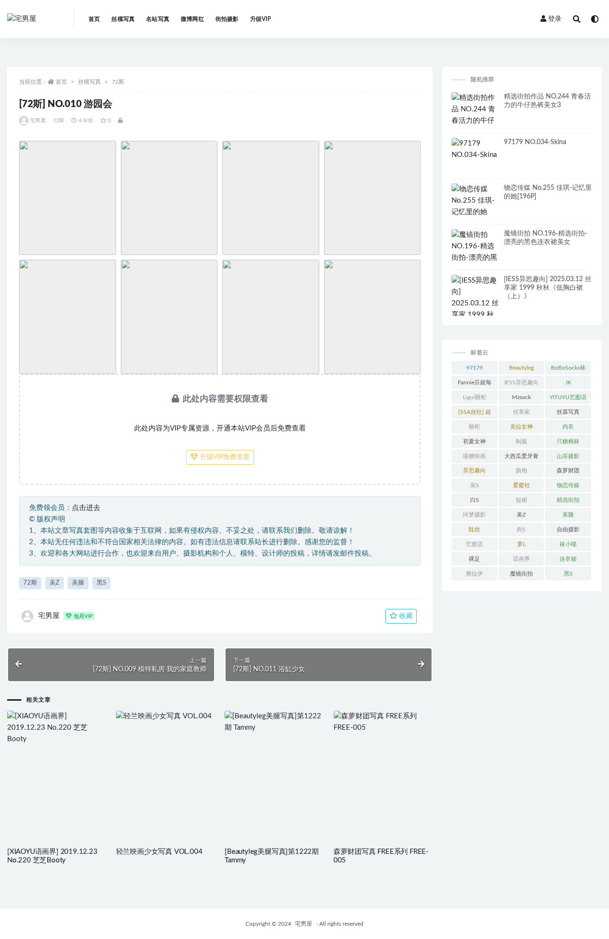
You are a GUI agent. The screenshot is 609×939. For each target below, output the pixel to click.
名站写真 (157, 19)
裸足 (474, 559)
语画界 (521, 559)
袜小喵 (568, 544)
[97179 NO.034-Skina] (475, 149)
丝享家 (521, 412)
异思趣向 (474, 470)
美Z (54, 583)
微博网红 (192, 19)
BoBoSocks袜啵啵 (568, 369)
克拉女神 (521, 427)
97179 (474, 368)
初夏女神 (474, 441)
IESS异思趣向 (521, 382)
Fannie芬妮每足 (474, 384)
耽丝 (474, 529)
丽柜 (474, 427)
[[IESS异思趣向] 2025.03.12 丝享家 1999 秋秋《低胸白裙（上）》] (475, 309)
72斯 (118, 82)
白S (474, 500)
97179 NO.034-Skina (535, 142)
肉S (521, 529)
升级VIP (260, 19)
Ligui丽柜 (474, 397)
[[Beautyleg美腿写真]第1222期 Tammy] (274, 722)
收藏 (405, 616)
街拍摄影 (227, 19)
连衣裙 (568, 559)
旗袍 (521, 470)
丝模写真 (123, 19)
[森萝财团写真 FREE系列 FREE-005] (383, 722)
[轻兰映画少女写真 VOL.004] (166, 716)
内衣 (568, 427)
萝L (521, 544)
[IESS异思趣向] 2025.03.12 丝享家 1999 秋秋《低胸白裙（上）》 (547, 288)
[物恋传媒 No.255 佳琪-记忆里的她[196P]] (475, 206)
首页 (94, 19)
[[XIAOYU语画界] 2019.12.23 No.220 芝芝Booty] (57, 728)
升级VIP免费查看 (224, 457)
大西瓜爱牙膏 (521, 456)
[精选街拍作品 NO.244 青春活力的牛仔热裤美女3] (475, 115)
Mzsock (521, 397)
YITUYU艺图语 (568, 397)
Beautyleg (521, 368)
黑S (101, 583)
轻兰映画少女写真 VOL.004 (159, 851)
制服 (521, 441)
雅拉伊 (474, 574)
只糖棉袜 (568, 441)
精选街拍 (568, 500)
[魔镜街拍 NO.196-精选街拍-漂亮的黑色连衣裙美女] (475, 252)
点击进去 (86, 507)
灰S (474, 485)
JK (568, 382)
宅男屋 (38, 120)
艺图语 (474, 544)
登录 (554, 19)
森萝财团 (568, 470)
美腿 (78, 583)
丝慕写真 (568, 412)
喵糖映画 (474, 456)
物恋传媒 (568, 485)
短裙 (521, 500)
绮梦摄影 (474, 515)
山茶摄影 (568, 456)
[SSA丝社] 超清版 (474, 414)
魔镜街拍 (521, 574)
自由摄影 (568, 529)
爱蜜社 (521, 485)
